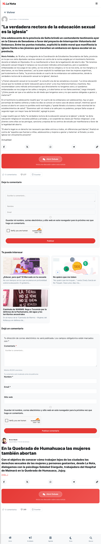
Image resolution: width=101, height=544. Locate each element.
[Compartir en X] (27, 146)
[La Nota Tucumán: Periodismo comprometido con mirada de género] (9, 3)
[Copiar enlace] (97, 146)
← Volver (9, 12)
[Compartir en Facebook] (3, 146)
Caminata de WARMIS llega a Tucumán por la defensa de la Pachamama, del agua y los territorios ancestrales (25, 311)
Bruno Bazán (13, 440)
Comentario (10, 346)
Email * (7, 387)
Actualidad (6, 140)
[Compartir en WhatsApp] (50, 146)
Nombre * (8, 376)
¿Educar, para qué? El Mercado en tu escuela (25, 277)
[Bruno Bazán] (5, 441)
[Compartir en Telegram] (73, 146)
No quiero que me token (64, 277)
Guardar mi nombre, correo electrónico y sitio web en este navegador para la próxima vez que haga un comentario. (49, 221)
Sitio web (8, 397)
